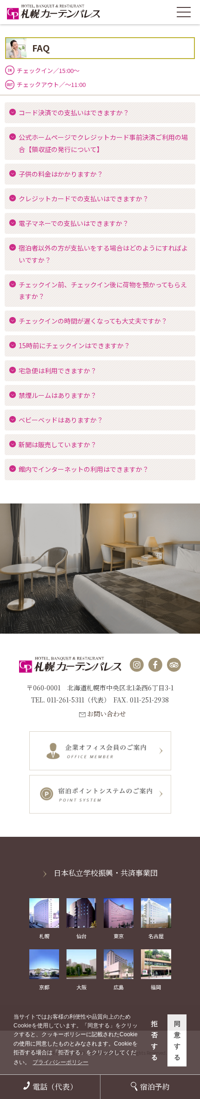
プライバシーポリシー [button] (60, 1062)
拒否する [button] (154, 1040)
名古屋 (156, 936)
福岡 (156, 987)
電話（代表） (55, 1086)
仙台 (81, 936)
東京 (118, 936)
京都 (44, 987)
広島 (118, 987)
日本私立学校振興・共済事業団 (105, 872)
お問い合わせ (106, 713)
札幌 (44, 936)
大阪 (81, 987)
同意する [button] (177, 1040)
